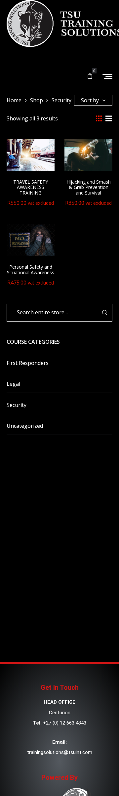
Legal (13, 383)
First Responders (28, 363)
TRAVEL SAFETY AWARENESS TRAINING (30, 187)
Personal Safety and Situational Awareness (30, 270)
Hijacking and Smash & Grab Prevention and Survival (88, 187)
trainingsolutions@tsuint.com (59, 752)
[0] (90, 76)
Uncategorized (25, 425)
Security (16, 405)
